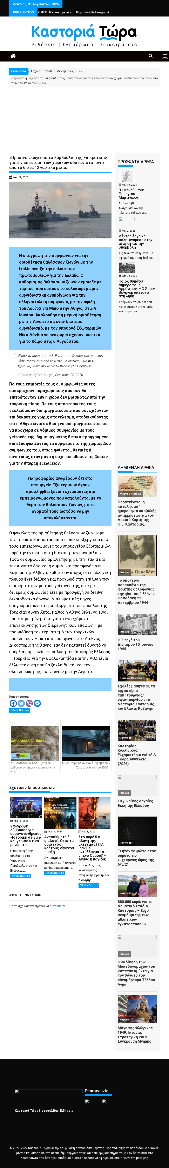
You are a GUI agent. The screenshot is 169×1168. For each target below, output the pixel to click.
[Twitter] (21, 703)
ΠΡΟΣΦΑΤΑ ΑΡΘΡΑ (136, 161)
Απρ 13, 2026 (55, 831)
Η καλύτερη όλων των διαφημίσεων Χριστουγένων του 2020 (86, 765)
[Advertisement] (84, 117)
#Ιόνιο (45, 366)
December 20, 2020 (69, 375)
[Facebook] (13, 703)
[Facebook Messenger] (37, 703)
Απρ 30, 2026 (129, 276)
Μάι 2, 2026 (128, 230)
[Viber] (29, 703)
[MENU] (165, 56)
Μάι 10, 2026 (129, 184)
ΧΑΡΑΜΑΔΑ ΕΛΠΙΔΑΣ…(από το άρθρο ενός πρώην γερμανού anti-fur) (33, 767)
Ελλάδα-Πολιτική (20, 710)
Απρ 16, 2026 (21, 820)
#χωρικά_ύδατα (29, 366)
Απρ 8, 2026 (88, 831)
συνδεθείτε (58, 906)
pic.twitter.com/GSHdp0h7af (71, 366)
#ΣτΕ (91, 361)
